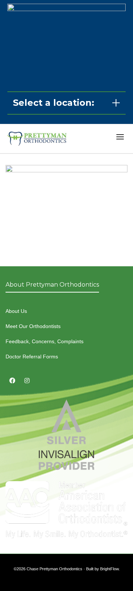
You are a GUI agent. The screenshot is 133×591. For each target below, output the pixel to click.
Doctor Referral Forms (32, 356)
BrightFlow (109, 569)
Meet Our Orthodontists (33, 326)
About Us (16, 311)
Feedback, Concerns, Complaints (44, 341)
